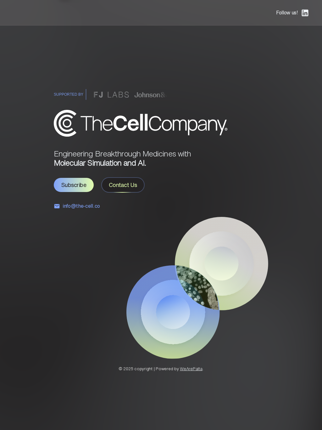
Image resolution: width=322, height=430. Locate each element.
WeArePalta (191, 369)
